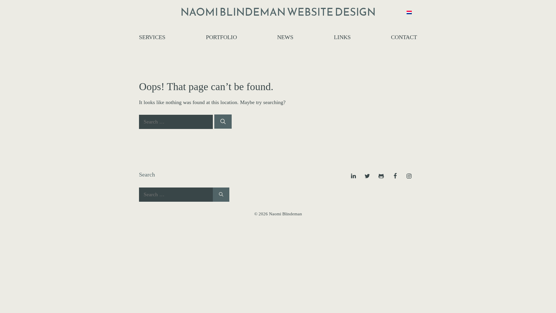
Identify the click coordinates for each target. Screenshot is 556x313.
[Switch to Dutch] (409, 12)
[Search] (223, 121)
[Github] (381, 176)
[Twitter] (367, 176)
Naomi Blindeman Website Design (278, 12)
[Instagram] (409, 176)
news (285, 37)
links (342, 37)
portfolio (221, 37)
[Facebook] (395, 176)
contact (404, 37)
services (152, 37)
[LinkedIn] (353, 176)
